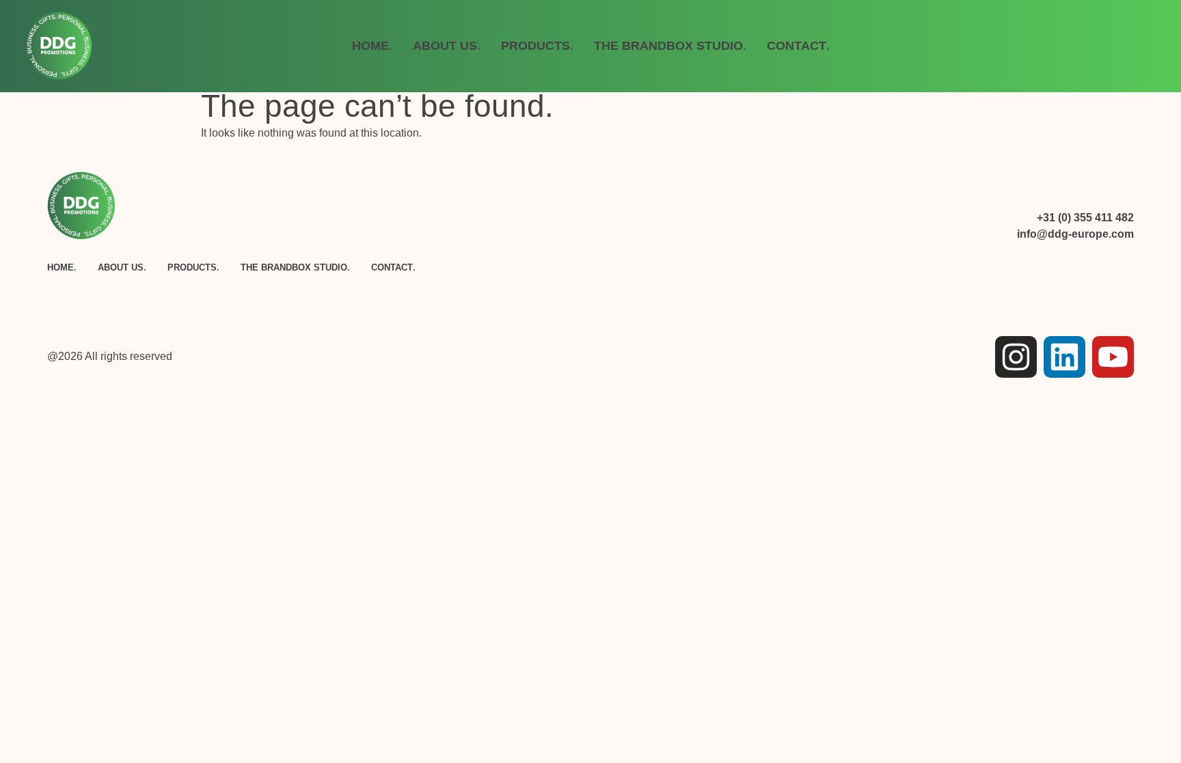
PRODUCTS (537, 46)
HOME (372, 46)
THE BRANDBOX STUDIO (670, 46)
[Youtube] (1113, 357)
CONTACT (798, 46)
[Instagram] (1016, 357)
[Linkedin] (1064, 357)
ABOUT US (446, 46)
